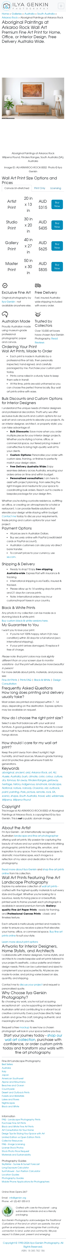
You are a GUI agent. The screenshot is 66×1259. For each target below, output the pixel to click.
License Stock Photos (12, 1147)
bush (24, 776)
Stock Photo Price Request (15, 1151)
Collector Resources (12, 1140)
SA (53, 792)
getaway (52, 780)
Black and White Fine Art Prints (17, 1126)
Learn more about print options (20, 941)
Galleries (17, 13)
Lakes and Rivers (10, 1099)
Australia (29, 13)
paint (5, 792)
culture (58, 776)
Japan (5, 1075)
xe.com (11, 557)
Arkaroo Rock (10, 17)
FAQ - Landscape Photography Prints (21, 1119)
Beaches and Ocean (13, 1085)
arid (27, 772)
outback (54, 788)
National (7, 788)
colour (49, 776)
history (16, 784)
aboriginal (8, 772)
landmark (41, 784)
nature (17, 788)
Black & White (42, 680)
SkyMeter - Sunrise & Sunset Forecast (21, 1164)
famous (11, 780)
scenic (5, 795)
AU (54, 772)
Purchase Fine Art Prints (14, 1123)
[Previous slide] (7, 98)
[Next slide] (58, 98)
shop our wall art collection (33, 1037)
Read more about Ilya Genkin (19, 869)
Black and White (10, 1106)
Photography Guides (13, 1178)
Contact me (9, 516)
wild (48, 795)
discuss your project (31, 984)
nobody (26, 788)
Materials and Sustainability (16, 1154)
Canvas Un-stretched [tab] (16, 188)
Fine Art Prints (9, 680)
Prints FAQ (25, 680)
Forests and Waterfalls (13, 1096)
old (46, 788)
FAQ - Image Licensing (13, 1144)
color (41, 776)
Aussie (5, 776)
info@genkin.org (17, 1197)
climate (33, 776)
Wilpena (7, 799)
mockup (24, 1027)
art (49, 772)
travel (41, 795)
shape (14, 795)
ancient (19, 772)
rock (48, 792)
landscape (54, 784)
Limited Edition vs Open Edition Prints (21, 1137)
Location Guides (10, 1174)
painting (14, 792)
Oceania (37, 788)
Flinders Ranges (37, 780)
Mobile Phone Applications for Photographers (25, 1181)
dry (4, 780)
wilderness (57, 795)
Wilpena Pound (22, 799)
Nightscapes (8, 1103)
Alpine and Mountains (13, 1082)
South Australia (46, 13)
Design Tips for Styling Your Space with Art (23, 1133)
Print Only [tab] (39, 188)
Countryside (8, 1089)
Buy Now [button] (57, 204)
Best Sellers (7, 1064)
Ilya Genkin (8, 301)
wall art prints (49, 886)
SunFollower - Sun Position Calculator (21, 1171)
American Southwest (12, 1078)
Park (22, 792)
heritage (7, 784)
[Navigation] (61, 6)
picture (31, 792)
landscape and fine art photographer (36, 835)
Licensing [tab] (55, 188)
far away (22, 780)
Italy (4, 1071)
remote (40, 792)
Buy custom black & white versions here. (25, 620)
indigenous (27, 784)
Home (5, 13)
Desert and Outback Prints (15, 1092)
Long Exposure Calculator (15, 1167)
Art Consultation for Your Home (18, 1130)
